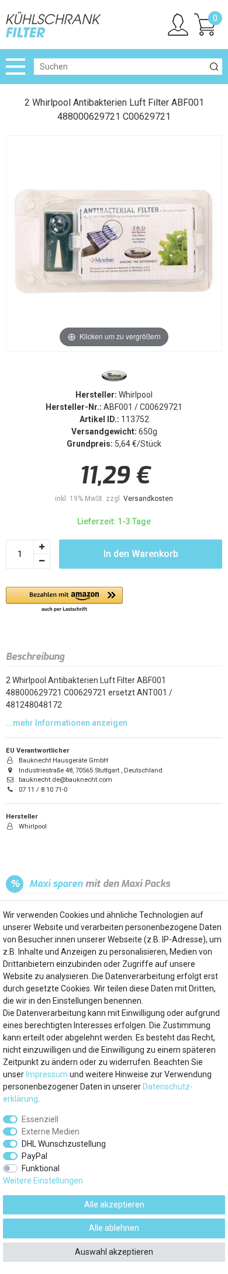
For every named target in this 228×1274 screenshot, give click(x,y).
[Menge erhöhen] (42, 546)
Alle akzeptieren (114, 1204)
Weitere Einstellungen (43, 1180)
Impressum (47, 1074)
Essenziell (40, 1119)
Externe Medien (51, 1131)
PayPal (34, 1156)
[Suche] (214, 66)
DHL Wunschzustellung (64, 1143)
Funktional (41, 1168)
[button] (64, 600)
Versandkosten (148, 499)
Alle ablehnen (114, 1228)
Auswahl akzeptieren (114, 1251)
